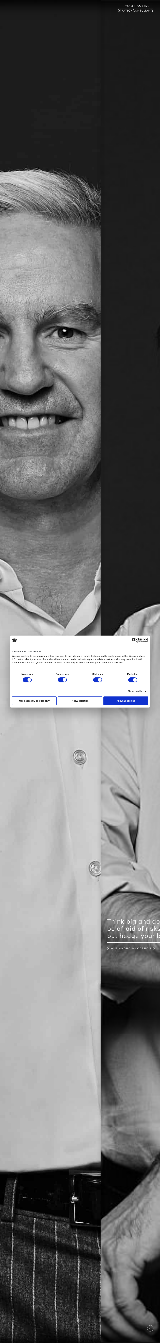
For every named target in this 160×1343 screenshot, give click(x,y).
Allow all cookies (126, 700)
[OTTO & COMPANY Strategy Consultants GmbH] (135, 6)
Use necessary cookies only (34, 700)
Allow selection (80, 700)
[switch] (62, 679)
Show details (135, 691)
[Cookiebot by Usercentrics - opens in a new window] (134, 640)
